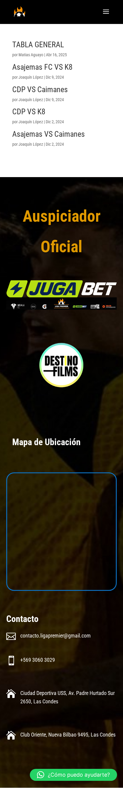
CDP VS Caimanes (40, 89)
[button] (73, 775)
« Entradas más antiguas (32, 155)
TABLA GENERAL (38, 44)
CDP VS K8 (28, 111)
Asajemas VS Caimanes (48, 134)
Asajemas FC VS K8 (42, 67)
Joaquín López (31, 77)
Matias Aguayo (31, 54)
